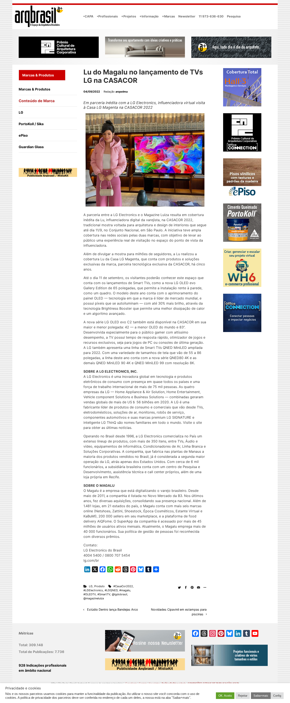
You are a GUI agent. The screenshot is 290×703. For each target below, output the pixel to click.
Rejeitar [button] (242, 695)
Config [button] (277, 695)
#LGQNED (111, 590)
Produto (99, 586)
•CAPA (88, 16)
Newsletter (186, 16)
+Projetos (128, 16)
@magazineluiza (93, 598)
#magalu (124, 590)
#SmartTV (103, 594)
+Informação (149, 16)
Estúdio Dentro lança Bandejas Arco (112, 609)
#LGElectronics (93, 590)
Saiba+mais (260, 695)
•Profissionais (107, 16)
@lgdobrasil (119, 594)
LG (91, 586)
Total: (24, 645)
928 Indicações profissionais (42, 665)
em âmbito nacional (35, 670)
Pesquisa (234, 16)
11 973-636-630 (211, 16)
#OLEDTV (89, 594)
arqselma (121, 91)
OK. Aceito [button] (225, 695)
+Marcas (168, 16)
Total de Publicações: (37, 652)
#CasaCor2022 (123, 586)
